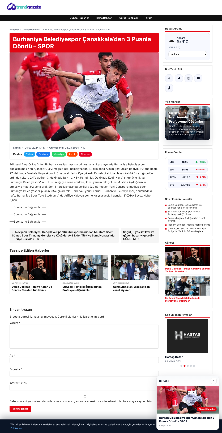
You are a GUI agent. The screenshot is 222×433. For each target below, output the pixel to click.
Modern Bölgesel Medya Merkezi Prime (189, 224)
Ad (12, 355)
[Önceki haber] (197, 112)
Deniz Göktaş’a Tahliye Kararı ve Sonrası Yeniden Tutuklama (185, 206)
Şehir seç (174, 47)
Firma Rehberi (104, 17)
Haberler (14, 29)
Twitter (29, 154)
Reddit (72, 154)
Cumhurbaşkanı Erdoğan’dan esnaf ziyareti (186, 219)
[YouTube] (198, 78)
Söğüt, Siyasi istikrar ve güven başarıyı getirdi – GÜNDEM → (138, 235)
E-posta (16, 369)
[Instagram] (189, 78)
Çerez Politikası (128, 17)
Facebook (43, 154)
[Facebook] (169, 78)
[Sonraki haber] (204, 112)
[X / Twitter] (179, 78)
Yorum (15, 323)
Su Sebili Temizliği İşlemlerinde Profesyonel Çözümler (184, 213)
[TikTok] (169, 88)
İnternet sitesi (18, 383)
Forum (148, 17)
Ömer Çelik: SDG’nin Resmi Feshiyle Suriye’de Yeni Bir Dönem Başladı (187, 230)
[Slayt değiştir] (181, 366)
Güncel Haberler (79, 17)
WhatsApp (59, 154)
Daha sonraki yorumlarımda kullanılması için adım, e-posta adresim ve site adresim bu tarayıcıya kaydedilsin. (81, 401)
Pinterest (85, 154)
